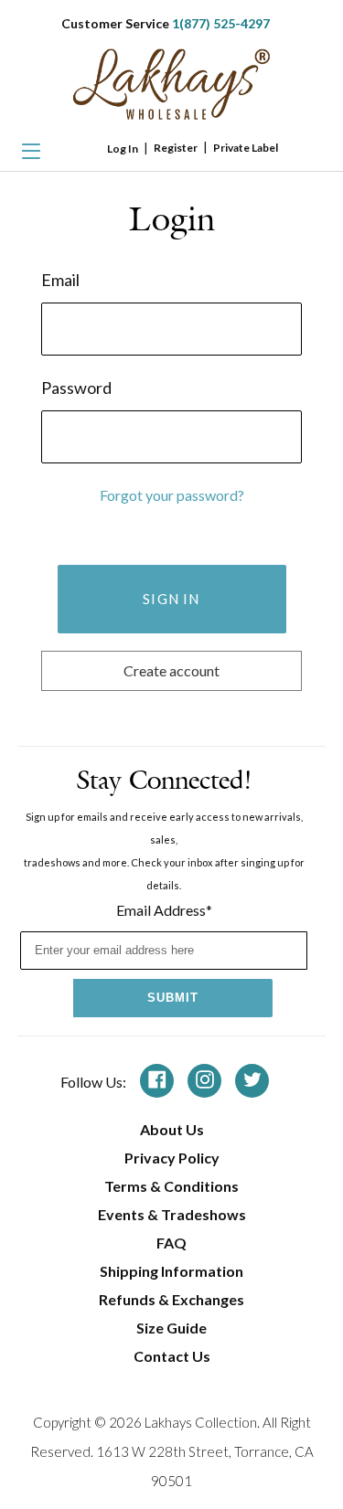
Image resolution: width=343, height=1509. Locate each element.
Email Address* (164, 910)
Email (60, 280)
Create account (171, 670)
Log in (122, 148)
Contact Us (172, 1356)
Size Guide (171, 1327)
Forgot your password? (172, 495)
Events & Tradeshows (172, 1214)
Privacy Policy (172, 1157)
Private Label (245, 147)
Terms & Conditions (171, 1186)
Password (76, 387)
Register (176, 147)
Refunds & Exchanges (171, 1299)
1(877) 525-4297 (221, 23)
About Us (172, 1129)
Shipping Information (171, 1271)
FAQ (171, 1242)
